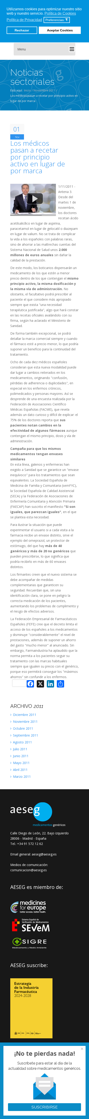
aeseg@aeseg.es (44, 854)
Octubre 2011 (22, 728)
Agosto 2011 (22, 742)
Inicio (27, 90)
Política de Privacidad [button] (24, 20)
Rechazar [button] (22, 30)
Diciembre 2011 (24, 714)
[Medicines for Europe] (31, 916)
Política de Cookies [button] (60, 13)
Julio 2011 (19, 749)
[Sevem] (31, 934)
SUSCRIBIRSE (44, 1107)
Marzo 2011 (21, 776)
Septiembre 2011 (25, 735)
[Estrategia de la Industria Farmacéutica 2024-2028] (31, 1037)
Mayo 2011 (21, 763)
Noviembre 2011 (44, 90)
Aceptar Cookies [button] (60, 30)
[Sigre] (31, 948)
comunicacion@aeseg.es (28, 870)
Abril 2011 (20, 769)
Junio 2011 (20, 756)
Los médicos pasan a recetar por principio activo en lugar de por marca (37, 157)
